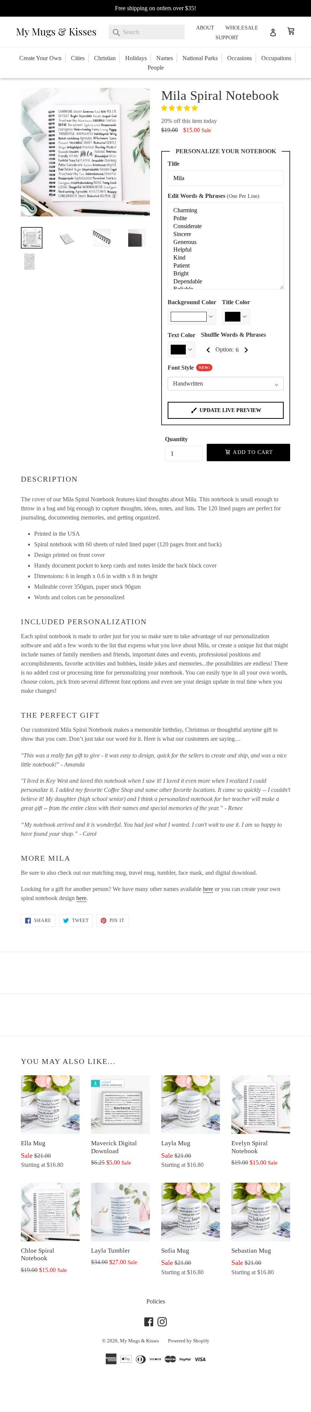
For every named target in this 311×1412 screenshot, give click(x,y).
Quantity (176, 439)
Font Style (189, 367)
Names (164, 58)
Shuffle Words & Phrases (233, 334)
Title (173, 163)
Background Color (192, 302)
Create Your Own (40, 58)
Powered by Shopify (188, 1341)
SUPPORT (227, 37)
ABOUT (205, 28)
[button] (180, 108)
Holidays (136, 58)
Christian (105, 58)
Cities (78, 58)
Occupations (276, 58)
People (156, 67)
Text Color (181, 335)
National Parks (200, 58)
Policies (155, 1301)
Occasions (239, 58)
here (208, 889)
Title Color (236, 302)
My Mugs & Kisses (139, 1341)
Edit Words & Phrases (213, 196)
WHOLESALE (241, 28)
